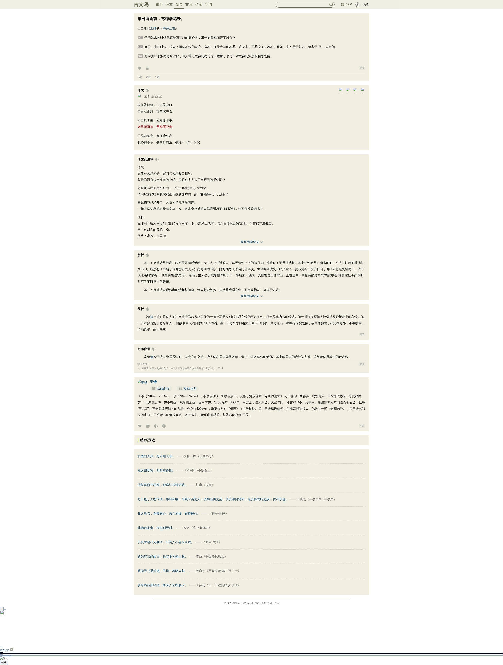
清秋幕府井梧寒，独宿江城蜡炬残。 (163, 485)
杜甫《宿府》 (205, 485)
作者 (198, 4)
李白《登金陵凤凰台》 (211, 556)
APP (348, 4)
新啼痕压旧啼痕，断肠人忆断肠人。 (163, 585)
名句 (179, 4)
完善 (362, 68)
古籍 (188, 4)
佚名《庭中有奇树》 (197, 528)
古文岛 (141, 4)
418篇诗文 (163, 388)
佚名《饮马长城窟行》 (199, 456)
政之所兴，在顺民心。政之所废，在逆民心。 (169, 513)
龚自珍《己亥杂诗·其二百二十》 (218, 571)
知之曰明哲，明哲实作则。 (156, 470)
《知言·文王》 (212, 542)
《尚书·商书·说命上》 (198, 470)
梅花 (148, 77)
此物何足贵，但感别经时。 (156, 528)
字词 (208, 4)
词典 (3, 662)
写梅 (157, 77)
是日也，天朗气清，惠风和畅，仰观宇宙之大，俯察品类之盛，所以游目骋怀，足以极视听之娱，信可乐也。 (213, 499)
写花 (140, 77)
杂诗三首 (169, 28)
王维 (153, 28)
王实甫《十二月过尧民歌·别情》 (218, 585)
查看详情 (4, 650)
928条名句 (189, 388)
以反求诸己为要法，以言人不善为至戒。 (166, 542)
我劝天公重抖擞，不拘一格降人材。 (163, 571)
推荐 (159, 4)
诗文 (169, 4)
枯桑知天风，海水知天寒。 (156, 456)
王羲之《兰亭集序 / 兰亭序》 (316, 499)
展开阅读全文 (249, 242)
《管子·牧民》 (218, 513)
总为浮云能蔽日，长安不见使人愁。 (163, 556)
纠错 (276, 603)
